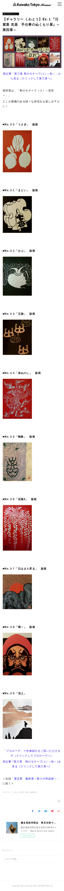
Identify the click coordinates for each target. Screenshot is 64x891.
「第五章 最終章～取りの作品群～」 (35, 778)
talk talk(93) (31, 792)
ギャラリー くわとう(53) (13, 792)
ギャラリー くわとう (10, 14)
